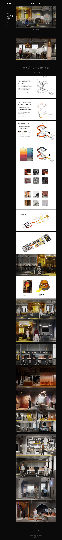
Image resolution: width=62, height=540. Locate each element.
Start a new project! (10, 9)
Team (7, 22)
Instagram (36, 524)
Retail (7, 17)
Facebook (41, 524)
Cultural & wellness (9, 15)
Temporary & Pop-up (9, 16)
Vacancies (8, 25)
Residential (8, 18)
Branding (7, 19)
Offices (7, 12)
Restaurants (8, 13)
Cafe (7, 14)
